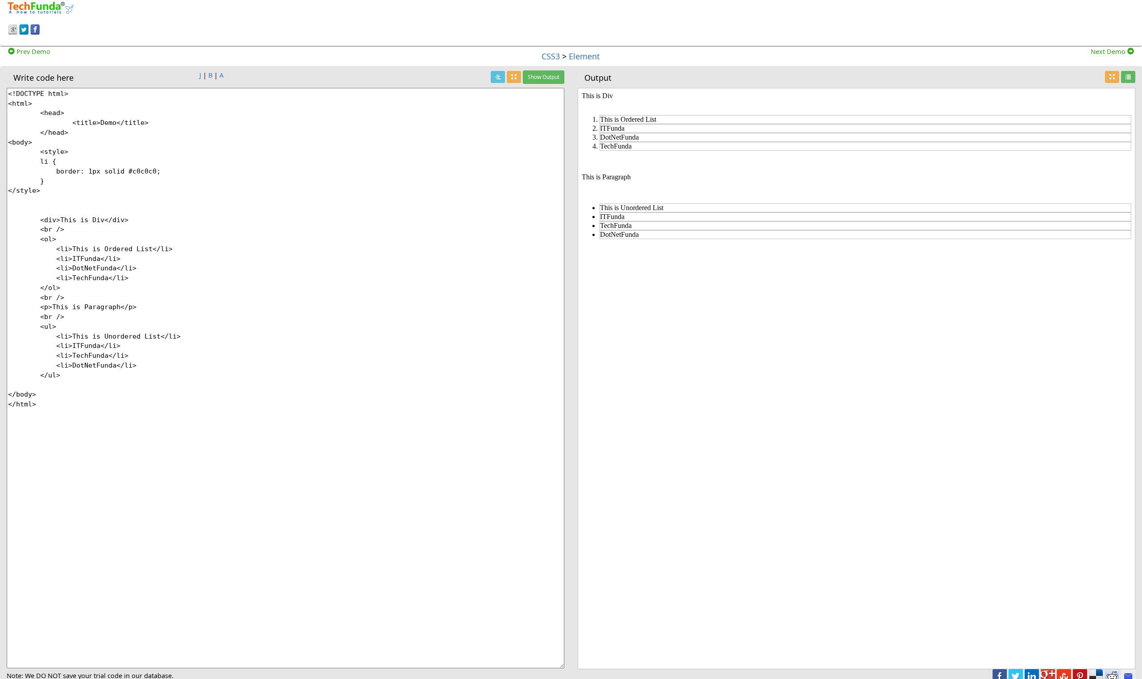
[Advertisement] (867, 21)
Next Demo (1109, 51)
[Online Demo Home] (40, 6)
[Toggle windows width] (514, 77)
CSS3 (551, 56)
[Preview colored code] (498, 77)
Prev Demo (32, 51)
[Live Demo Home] (1128, 77)
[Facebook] (35, 28)
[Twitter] (23, 28)
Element (584, 56)
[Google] (12, 28)
